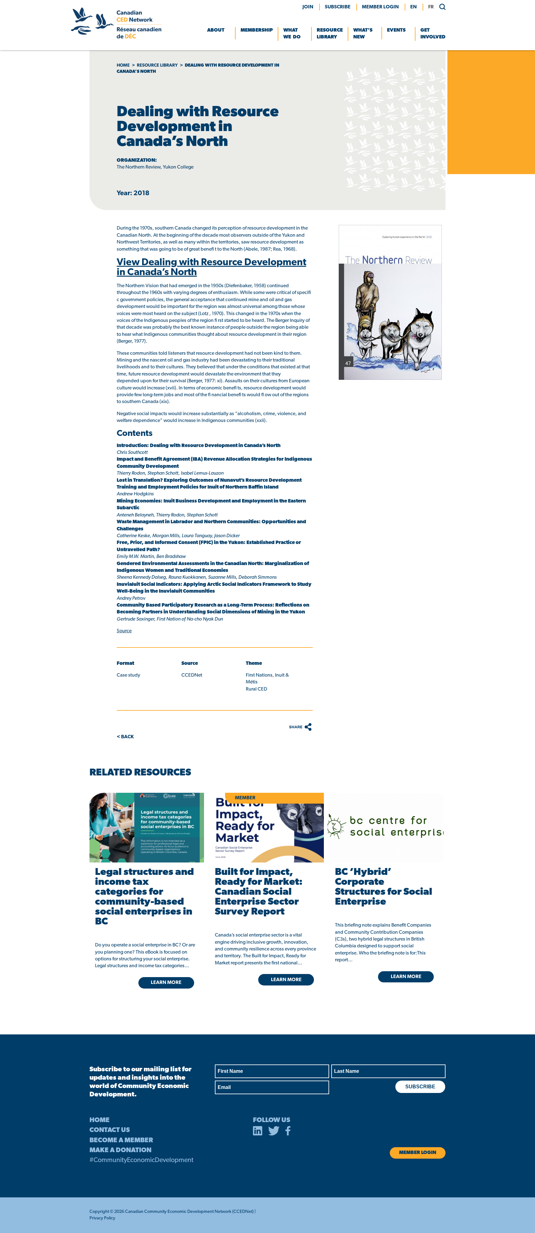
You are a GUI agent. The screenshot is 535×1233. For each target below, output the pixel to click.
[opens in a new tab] (146, 827)
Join (307, 7)
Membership (257, 30)
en (413, 7)
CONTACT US (109, 1130)
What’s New (362, 34)
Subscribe (337, 7)
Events (396, 30)
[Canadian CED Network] (116, 37)
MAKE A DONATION (120, 1150)
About (215, 30)
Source (124, 631)
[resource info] (386, 827)
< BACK (125, 737)
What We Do (292, 34)
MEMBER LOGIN (380, 7)
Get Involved (433, 34)
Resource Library (330, 34)
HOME (99, 1120)
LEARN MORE (166, 982)
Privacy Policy (102, 1218)
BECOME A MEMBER (121, 1140)
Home (123, 65)
